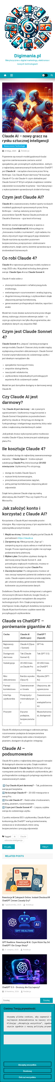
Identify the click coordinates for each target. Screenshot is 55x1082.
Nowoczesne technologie (14, 146)
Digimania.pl (27, 55)
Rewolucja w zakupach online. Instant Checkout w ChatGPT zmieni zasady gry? (26, 899)
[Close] (52, 1006)
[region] (27, 1043)
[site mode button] (45, 75)
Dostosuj (27, 1071)
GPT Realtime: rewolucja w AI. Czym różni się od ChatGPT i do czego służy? (26, 944)
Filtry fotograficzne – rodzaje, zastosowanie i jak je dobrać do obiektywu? (48, 847)
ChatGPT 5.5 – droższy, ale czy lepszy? (21, 987)
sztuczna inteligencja (13, 840)
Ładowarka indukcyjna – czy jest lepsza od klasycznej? (10, 847)
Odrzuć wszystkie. (27, 1077)
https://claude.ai (25, 538)
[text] (27, 1021)
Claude (23, 836)
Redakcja (25, 151)
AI (15, 836)
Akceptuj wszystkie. (27, 1065)
